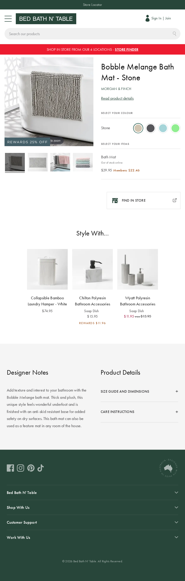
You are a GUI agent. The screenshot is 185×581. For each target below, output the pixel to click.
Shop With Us (18, 507)
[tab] (139, 391)
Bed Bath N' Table (22, 492)
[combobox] (92, 33)
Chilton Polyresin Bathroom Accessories (92, 301)
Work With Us (18, 537)
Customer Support (22, 522)
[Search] (174, 33)
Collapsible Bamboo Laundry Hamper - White (47, 301)
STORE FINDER (126, 49)
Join (168, 18)
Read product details (117, 98)
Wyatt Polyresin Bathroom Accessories (137, 301)
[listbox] (140, 127)
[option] (138, 128)
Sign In (156, 18)
